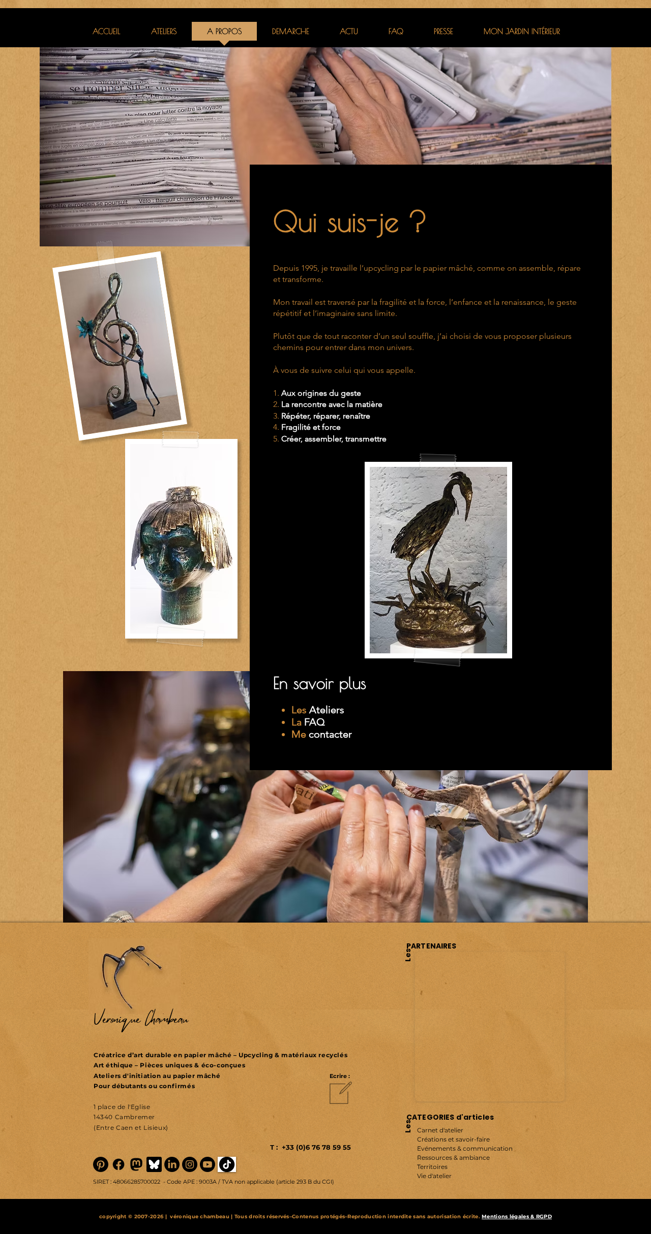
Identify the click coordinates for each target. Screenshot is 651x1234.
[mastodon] (136, 1164)
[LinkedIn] (172, 1164)
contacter (330, 734)
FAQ (314, 722)
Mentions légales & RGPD (517, 1216)
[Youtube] (207, 1164)
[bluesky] (154, 1164)
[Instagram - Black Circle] (189, 1164)
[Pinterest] (100, 1164)
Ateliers (326, 710)
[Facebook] (118, 1164)
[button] (290, 34)
